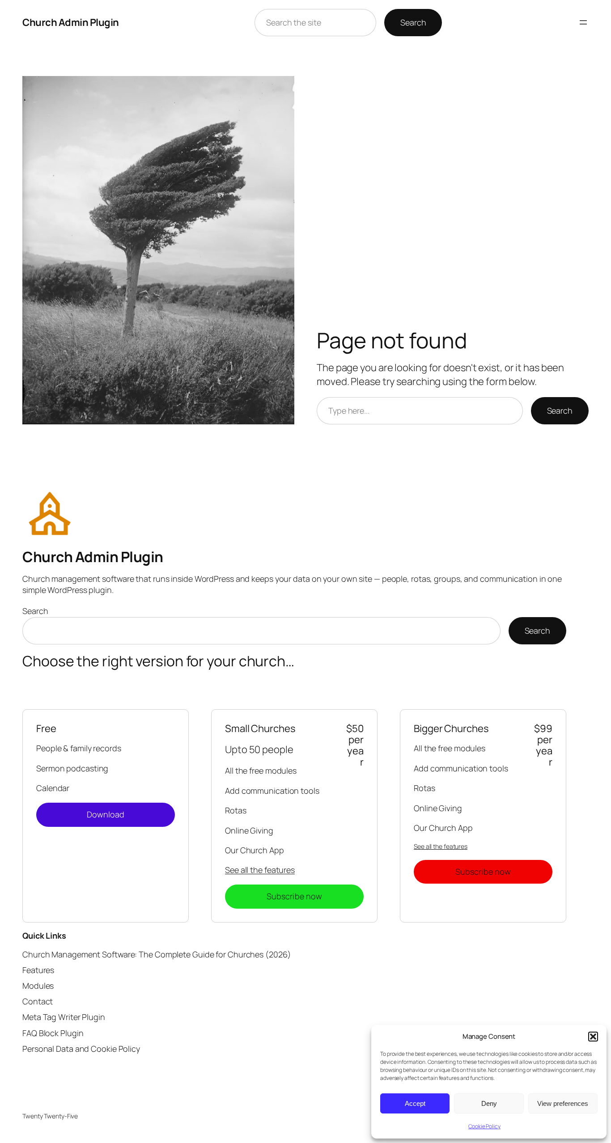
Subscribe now (294, 896)
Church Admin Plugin (70, 22)
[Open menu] (583, 22)
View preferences (562, 1103)
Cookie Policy (484, 1126)
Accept (415, 1103)
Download (106, 814)
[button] (593, 1036)
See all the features (260, 869)
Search (413, 22)
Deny (489, 1103)
